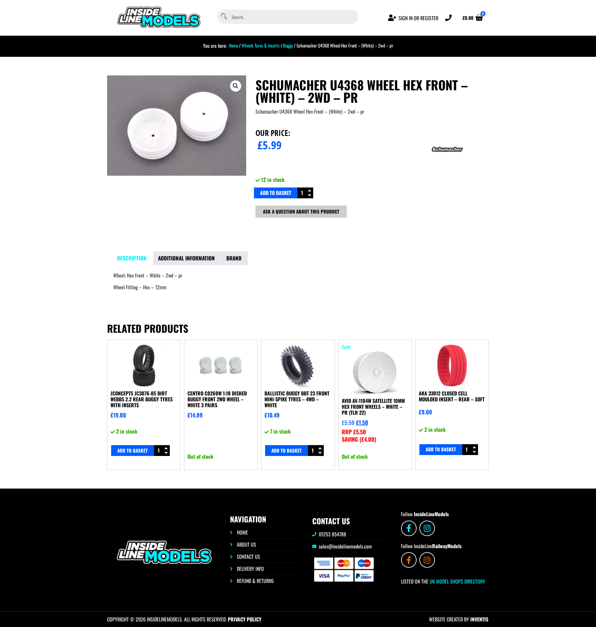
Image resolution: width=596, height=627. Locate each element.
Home (233, 45)
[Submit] (223, 16)
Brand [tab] (234, 258)
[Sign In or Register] (392, 18)
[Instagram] (427, 528)
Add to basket (275, 192)
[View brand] (447, 170)
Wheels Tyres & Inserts (261, 45)
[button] (235, 86)
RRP (354, 432)
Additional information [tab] (186, 258)
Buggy (288, 45)
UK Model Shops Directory (456, 581)
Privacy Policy (244, 619)
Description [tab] (132, 258)
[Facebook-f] (409, 528)
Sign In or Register (418, 18)
